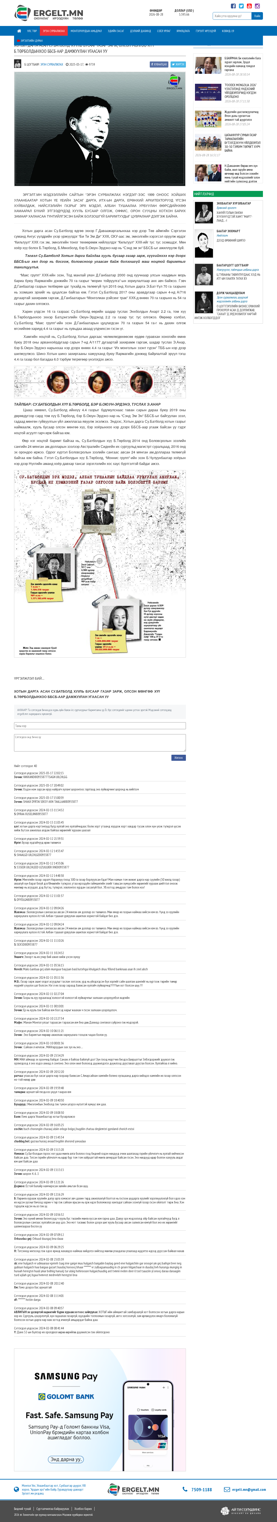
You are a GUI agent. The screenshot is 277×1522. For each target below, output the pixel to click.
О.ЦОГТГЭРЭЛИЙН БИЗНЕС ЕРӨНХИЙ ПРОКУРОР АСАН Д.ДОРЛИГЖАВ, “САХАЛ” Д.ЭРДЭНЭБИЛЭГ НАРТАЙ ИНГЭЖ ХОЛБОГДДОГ (227, 312)
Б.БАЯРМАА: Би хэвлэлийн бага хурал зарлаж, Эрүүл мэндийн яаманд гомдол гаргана (243, 64)
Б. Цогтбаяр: (31, 64)
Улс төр (32, 31)
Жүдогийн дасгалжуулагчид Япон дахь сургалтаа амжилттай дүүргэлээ (242, 116)
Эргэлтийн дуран (31, 41)
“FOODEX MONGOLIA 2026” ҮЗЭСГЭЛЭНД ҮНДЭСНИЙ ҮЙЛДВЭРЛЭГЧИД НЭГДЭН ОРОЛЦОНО (240, 91)
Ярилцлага (183, 31)
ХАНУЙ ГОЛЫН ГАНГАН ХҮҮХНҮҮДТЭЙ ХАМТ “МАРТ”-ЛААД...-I (234, 216)
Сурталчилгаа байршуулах (52, 1509)
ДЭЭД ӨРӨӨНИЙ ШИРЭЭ (231, 240)
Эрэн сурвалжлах (54, 31)
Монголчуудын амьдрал (86, 31)
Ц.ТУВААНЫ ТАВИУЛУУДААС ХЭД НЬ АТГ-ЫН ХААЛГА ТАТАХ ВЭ (238, 276)
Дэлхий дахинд (140, 31)
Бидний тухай (22, 1509)
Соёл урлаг (164, 31)
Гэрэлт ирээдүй (206, 31)
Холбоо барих (83, 1509)
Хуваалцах (160, 64)
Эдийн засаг (116, 31)
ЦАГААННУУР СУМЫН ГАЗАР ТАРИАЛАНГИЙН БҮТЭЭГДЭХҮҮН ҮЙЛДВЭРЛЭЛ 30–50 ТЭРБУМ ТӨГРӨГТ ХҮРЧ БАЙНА (243, 143)
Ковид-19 (228, 31)
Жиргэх (180, 64)
